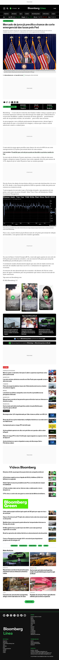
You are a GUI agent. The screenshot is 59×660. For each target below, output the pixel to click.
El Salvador (33, 631)
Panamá (32, 628)
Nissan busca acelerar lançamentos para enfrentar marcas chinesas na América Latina (46, 332)
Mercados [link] (14, 13)
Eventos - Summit (34, 650)
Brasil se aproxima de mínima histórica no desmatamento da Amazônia (25, 533)
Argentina (33, 620)
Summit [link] (27, 13)
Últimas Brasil (14, 545)
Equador (32, 626)
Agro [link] (21, 13)
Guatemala (33, 633)
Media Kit (33, 644)
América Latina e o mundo (36, 616)
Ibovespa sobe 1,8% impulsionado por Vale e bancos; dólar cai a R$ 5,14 (25, 414)
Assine (32, 641)
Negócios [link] (6, 13)
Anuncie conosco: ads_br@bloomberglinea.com (41, 654)
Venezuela (33, 623)
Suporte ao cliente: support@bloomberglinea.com (41, 652)
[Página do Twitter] (7, 615)
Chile (32, 624)
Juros (40, 545)
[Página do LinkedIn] (18, 615)
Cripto (4, 652)
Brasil (32, 618)
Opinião (4, 649)
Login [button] (54, 8)
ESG (4, 647)
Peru (32, 625)
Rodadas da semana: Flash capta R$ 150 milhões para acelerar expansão (42, 595)
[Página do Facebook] (4, 615)
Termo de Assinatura (35, 642)
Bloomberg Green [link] (36, 13)
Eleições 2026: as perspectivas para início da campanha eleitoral (23, 472)
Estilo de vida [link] (46, 13)
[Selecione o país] (18, 8)
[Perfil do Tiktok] (21, 615)
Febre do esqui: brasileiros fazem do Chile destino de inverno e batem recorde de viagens (11, 332)
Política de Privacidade (35, 643)
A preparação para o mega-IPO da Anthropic (17, 425)
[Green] (29, 504)
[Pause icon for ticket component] (4, 17)
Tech (4, 644)
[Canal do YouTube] (11, 615)
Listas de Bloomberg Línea (8, 643)
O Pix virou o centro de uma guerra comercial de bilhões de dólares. (24, 493)
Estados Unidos (33, 545)
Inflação (45, 545)
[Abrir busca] (7, 8)
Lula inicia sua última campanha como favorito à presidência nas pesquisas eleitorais (28, 332)
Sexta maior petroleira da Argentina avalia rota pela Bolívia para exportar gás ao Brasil (42, 571)
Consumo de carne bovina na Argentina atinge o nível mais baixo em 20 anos (15, 595)
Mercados (5, 642)
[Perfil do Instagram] (14, 615)
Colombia (33, 621)
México (32, 619)
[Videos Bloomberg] (29, 467)
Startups (5, 646)
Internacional (8, 21)
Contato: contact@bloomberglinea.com (39, 651)
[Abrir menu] (4, 8)
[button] (4, 102)
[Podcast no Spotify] (25, 615)
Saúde (4, 651)
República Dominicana (35, 634)
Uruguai (32, 629)
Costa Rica (33, 630)
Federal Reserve (23, 545)
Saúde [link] (53, 13)
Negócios (5, 641)
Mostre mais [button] (29, 601)
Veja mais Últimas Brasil (29, 316)
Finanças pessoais (7, 648)
